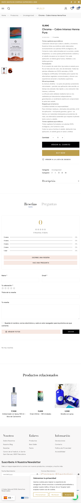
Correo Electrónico (48, 471)
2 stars (6, 247)
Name (4, 276)
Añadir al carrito (60, 145)
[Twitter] (55, 173)
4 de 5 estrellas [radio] (11, 288)
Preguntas (49, 204)
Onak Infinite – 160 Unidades (40, 414)
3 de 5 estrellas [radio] (8, 288)
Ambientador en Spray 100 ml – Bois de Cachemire (14, 415)
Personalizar (41, 495)
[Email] (65, 173)
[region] (53, 487)
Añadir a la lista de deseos (58, 159)
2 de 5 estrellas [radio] (5, 288)
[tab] (30, 204)
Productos (14, 15)
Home (4, 15)
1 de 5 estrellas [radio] (2, 288)
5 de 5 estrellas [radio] (14, 288)
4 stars (6, 240)
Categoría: (45, 170)
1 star (5, 251)
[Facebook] (52, 173)
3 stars (6, 244)
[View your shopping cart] (78, 8)
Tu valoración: (7, 286)
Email (44, 276)
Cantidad (45, 138)
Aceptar (68, 495)
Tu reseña (5, 302)
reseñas (56, 37)
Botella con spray (67, 414)
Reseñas (30, 204)
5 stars (6, 237)
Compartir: (46, 173)
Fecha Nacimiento (8, 471)
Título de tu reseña (9, 292)
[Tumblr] (62, 173)
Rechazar (55, 495)
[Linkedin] (58, 173)
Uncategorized (28, 15)
